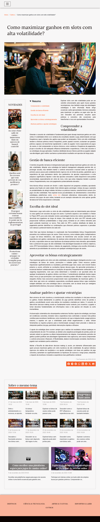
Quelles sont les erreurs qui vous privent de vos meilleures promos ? (14, 179)
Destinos (11, 504)
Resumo (36, 101)
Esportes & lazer (83, 504)
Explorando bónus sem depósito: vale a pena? (50, 427)
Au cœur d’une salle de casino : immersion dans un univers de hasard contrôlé (14, 138)
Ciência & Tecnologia (34, 504)
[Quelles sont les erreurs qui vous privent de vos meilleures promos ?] (14, 161)
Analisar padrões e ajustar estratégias (44, 124)
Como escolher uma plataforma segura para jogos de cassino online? (28, 467)
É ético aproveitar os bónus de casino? (50, 399)
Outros (12, 15)
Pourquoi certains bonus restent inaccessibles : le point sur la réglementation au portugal (15, 218)
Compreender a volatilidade (40, 106)
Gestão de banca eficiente (39, 110)
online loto (57, 195)
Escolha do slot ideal (38, 115)
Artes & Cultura (60, 504)
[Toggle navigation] (7, 4)
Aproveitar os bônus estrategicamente (44, 119)
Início (6, 15)
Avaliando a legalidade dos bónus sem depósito (33, 427)
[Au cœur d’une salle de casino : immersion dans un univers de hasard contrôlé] (14, 119)
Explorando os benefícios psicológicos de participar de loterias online (71, 467)
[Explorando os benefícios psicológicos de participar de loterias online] (71, 458)
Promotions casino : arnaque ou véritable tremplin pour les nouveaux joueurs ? (14, 258)
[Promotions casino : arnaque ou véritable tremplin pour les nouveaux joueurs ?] (14, 239)
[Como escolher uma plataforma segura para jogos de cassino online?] (28, 458)
